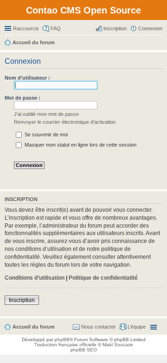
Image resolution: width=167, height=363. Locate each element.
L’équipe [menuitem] (137, 326)
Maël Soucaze (118, 344)
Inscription (22, 300)
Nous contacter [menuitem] (98, 326)
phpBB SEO (84, 349)
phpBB (62, 339)
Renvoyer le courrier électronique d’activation (65, 122)
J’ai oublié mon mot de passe (46, 114)
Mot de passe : (22, 98)
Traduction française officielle (65, 344)
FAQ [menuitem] (56, 28)
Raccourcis (26, 28)
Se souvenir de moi (45, 134)
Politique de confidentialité (103, 278)
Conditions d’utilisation (34, 278)
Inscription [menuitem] (115, 28)
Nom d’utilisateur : (27, 78)
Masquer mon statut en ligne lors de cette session (79, 145)
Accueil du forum (34, 326)
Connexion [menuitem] (150, 28)
